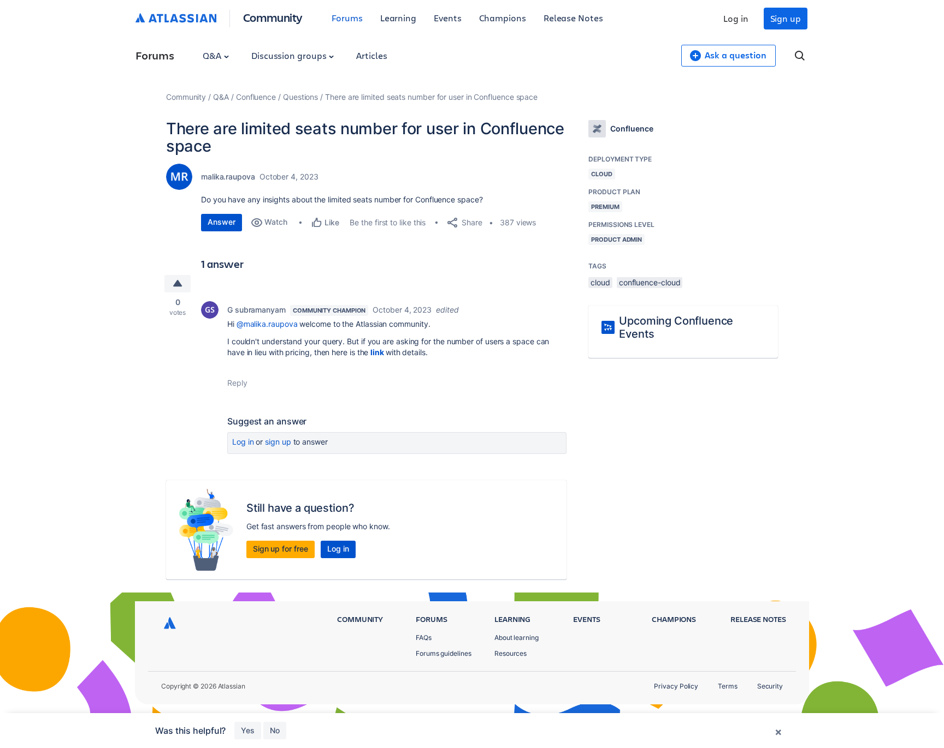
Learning (398, 17)
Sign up (785, 18)
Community (273, 17)
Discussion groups (290, 55)
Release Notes (573, 17)
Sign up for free (280, 548)
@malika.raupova (267, 323)
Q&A (213, 55)
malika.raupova (228, 176)
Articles (371, 55)
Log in (735, 18)
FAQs (424, 637)
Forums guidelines (443, 653)
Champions (502, 17)
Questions (300, 96)
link (377, 352)
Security (770, 686)
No (275, 730)
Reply (237, 382)
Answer (221, 221)
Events (448, 17)
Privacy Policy (676, 686)
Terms (728, 686)
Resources (510, 653)
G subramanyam (256, 309)
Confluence (256, 96)
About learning (516, 637)
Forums (347, 17)
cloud (600, 282)
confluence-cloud (650, 282)
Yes (248, 730)
